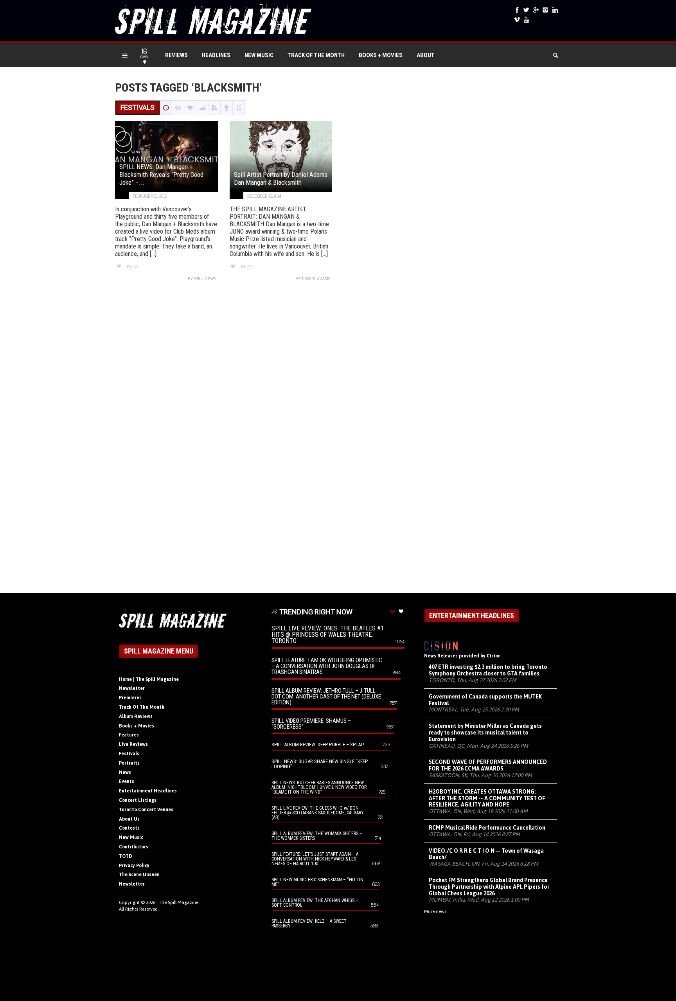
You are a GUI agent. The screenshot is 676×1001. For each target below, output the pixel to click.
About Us (129, 819)
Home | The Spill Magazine (149, 679)
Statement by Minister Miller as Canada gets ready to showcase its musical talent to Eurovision (485, 732)
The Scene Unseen (139, 874)
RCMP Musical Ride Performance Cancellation (487, 828)
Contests (129, 828)
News (125, 772)
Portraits (129, 763)
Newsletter (132, 688)
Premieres (130, 697)
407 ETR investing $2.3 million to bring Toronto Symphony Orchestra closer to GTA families (488, 670)
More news (435, 911)
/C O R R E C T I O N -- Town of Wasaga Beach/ (486, 854)
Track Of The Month (316, 55)
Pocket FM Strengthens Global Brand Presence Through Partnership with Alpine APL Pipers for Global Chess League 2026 (489, 887)
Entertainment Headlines (148, 791)
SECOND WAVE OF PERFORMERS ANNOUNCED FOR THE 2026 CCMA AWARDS (488, 765)
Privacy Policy (134, 865)
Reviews (176, 55)
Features (129, 735)
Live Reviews (133, 744)
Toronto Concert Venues (146, 809)
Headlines (216, 55)
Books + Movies (381, 55)
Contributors (133, 847)
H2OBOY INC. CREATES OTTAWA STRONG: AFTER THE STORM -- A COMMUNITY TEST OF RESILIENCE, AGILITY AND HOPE (487, 798)
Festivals (129, 753)
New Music (259, 55)
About (426, 55)
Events (126, 781)
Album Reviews (136, 716)
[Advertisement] (338, 441)
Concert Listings (137, 800)
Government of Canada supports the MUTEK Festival (485, 699)
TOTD (125, 856)
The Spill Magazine (178, 902)
